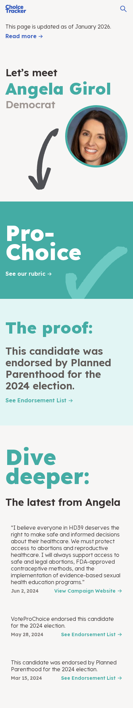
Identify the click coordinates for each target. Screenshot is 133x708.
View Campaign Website (85, 591)
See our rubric (25, 273)
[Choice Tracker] (15, 9)
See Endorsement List (35, 400)
